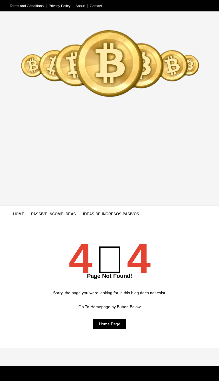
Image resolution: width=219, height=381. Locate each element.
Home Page (109, 324)
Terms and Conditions (27, 6)
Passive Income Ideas (53, 214)
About (80, 6)
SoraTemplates (39, 374)
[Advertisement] (109, 160)
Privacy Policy (59, 6)
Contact (96, 6)
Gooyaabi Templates (92, 374)
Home (18, 214)
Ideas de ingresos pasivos (111, 214)
